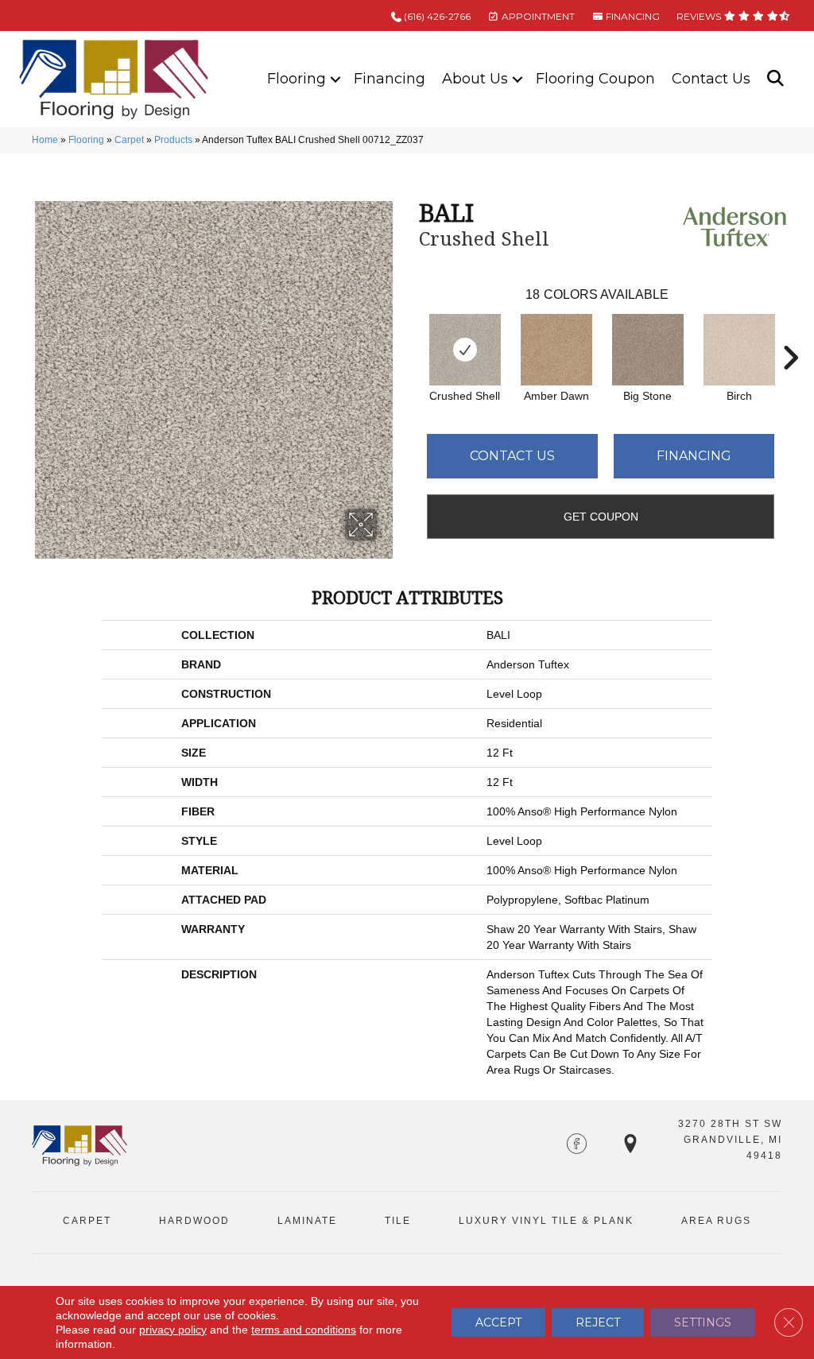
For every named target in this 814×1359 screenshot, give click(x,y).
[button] (335, 79)
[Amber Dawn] (556, 349)
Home (45, 139)
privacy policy (173, 1329)
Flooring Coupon (595, 78)
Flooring (296, 78)
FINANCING (631, 16)
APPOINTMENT (537, 16)
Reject (598, 1322)
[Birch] (739, 349)
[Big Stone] (648, 349)
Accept (498, 1322)
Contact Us (711, 78)
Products (173, 139)
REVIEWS (699, 16)
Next (790, 334)
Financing (389, 78)
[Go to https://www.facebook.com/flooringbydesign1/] (577, 1145)
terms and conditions (303, 1329)
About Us (475, 78)
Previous (411, 334)
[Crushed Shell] (465, 349)
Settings (702, 1322)
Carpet (129, 139)
